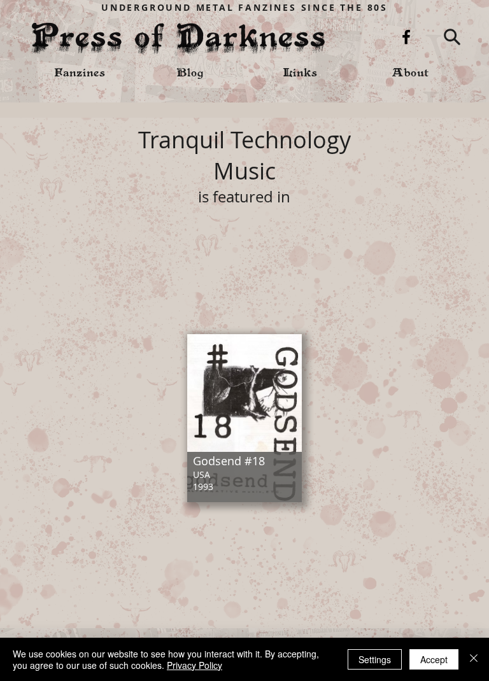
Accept (434, 659)
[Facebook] (406, 36)
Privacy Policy (194, 665)
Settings (374, 659)
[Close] (473, 659)
